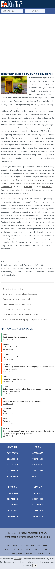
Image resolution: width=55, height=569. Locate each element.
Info (15, 546)
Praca (21, 554)
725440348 (8, 349)
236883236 (37, 493)
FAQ (21, 546)
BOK (48, 554)
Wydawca (45, 550)
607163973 (12, 453)
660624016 (12, 516)
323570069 (37, 499)
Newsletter (24, 550)
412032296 (37, 476)
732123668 (12, 459)
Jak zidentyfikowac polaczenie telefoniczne (20, 314)
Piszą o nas (9, 554)
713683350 (12, 465)
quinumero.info (34, 180)
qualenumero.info (33, 183)
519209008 (37, 505)
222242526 (8, 339)
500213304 (8, 423)
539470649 (37, 465)
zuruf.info (28, 187)
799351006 (12, 476)
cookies (17, 559)
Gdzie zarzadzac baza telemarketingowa (19, 294)
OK (35, 565)
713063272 (8, 404)
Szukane (30, 546)
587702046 (8, 359)
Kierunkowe (10, 550)
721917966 (8, 394)
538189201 (37, 516)
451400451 (12, 510)
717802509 (37, 510)
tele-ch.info (47, 187)
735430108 (37, 459)
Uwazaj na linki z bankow (12, 289)
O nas (36, 550)
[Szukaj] (12, 11)
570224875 (37, 453)
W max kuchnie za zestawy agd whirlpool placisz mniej (25, 319)
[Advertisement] (27, 42)
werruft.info (6, 180)
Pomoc (29, 554)
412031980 (12, 470)
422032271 (37, 470)
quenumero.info (7, 183)
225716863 (12, 499)
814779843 (12, 493)
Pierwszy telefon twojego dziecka (16, 309)
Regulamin (42, 546)
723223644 (8, 371)
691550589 (8, 381)
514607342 (8, 436)
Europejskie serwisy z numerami (16, 299)
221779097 (12, 505)
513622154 (8, 413)
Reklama (39, 554)
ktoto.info (25, 190)
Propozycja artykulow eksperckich (16, 304)
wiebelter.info (6, 187)
